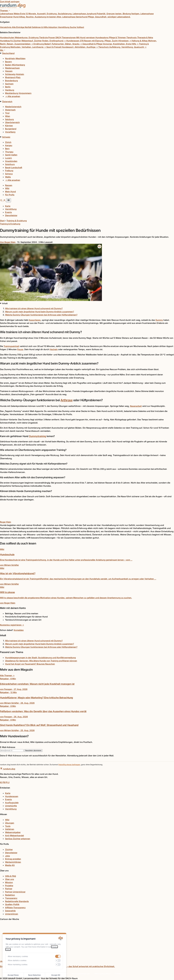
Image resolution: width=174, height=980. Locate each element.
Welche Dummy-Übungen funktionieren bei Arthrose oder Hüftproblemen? (41, 315)
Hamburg (9, 90)
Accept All (55, 975)
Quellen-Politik (12, 904)
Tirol (7, 113)
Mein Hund (10, 191)
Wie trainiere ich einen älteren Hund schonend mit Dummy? (34, 308)
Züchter (9, 849)
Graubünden (11, 161)
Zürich (8, 142)
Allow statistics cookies (17, 960)
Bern (7, 148)
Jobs (7, 856)
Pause (20, 349)
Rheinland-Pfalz (13, 77)
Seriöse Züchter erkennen (17, 838)
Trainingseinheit (11, 346)
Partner (8, 888)
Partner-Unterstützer (15, 892)
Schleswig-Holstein (14, 74)
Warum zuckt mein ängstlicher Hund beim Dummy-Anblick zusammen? (39, 311)
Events (8, 212)
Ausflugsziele (11, 802)
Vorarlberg (10, 132)
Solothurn (10, 164)
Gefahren (9, 829)
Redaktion (10, 895)
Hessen (8, 71)
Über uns (9, 879)
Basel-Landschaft (13, 167)
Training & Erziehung (16, 220)
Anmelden (19, 630)
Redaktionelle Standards (17, 901)
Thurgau (9, 151)
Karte (7, 206)
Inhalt (5, 303)
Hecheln (54, 349)
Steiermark (10, 110)
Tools (7, 826)
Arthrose (66, 400)
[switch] (58, 956)
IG (1, 782)
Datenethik (10, 910)
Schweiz (6, 137)
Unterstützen (11, 914)
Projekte (9, 885)
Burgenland (10, 128)
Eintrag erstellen (13, 859)
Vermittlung (11, 209)
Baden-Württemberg (15, 65)
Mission (9, 882)
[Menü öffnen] (8, 200)
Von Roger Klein (8, 242)
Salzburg (9, 119)
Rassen (8, 185)
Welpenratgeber (13, 832)
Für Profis (9, 194)
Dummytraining (37, 436)
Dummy (159, 320)
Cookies (118, 974)
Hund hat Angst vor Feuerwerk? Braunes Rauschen (30, 664)
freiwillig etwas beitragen (69, 764)
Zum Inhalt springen (9, 1)
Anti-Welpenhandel (14, 835)
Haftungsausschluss (102, 974)
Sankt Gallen (11, 155)
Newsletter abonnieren (33, 750)
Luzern (8, 158)
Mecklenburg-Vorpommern (18, 93)
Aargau (8, 145)
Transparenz (11, 898)
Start (2, 220)
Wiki (7, 188)
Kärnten (9, 125)
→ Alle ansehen (12, 96)
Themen (4, 10)
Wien (7, 116)
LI (8, 782)
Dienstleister (11, 215)
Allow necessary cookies (18, 956)
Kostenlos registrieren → (12, 625)
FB (4, 782)
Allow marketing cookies (17, 964)
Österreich (7, 101)
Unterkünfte (11, 805)
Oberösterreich (12, 122)
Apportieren (35, 320)
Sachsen (9, 83)
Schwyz (9, 173)
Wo (2, 50)
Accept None (13, 975)
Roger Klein (5, 522)
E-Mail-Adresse (7, 747)
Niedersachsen (12, 68)
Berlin (8, 87)
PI (6, 782)
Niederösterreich (13, 106)
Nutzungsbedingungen (81, 974)
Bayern (8, 61)
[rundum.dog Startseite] (12, 7)
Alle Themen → (7, 675)
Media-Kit (10, 865)
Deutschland (8, 53)
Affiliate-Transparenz (15, 907)
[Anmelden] (4, 201)
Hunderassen (11, 796)
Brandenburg (11, 80)
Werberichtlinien (13, 862)
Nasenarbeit (136, 406)
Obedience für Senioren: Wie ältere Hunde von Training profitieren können (41, 660)
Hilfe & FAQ (10, 876)
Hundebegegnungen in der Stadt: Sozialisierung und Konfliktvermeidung (40, 657)
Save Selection (34, 975)
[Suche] (1, 201)
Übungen (9, 823)
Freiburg (9, 170)
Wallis (8, 177)
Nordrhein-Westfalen (15, 58)
